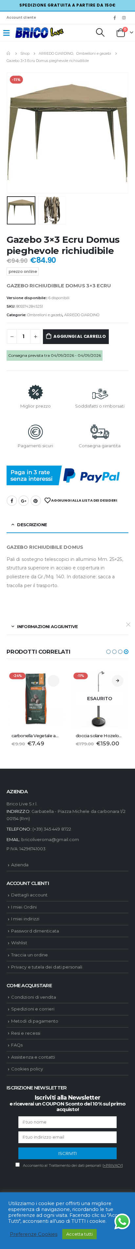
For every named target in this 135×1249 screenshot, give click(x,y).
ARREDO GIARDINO (81, 315)
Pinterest (35, 500)
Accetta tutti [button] (79, 1234)
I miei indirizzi (25, 918)
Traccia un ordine (29, 954)
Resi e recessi (25, 1033)
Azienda (20, 864)
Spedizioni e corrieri (32, 1008)
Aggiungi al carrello (79, 336)
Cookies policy (27, 1068)
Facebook (12, 500)
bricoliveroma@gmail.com (50, 839)
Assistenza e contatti (33, 1057)
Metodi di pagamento (34, 1021)
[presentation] (15, 133)
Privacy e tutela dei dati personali (46, 967)
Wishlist (19, 942)
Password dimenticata (35, 930)
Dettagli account (29, 894)
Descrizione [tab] (32, 524)
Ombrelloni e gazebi (44, 315)
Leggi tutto (118, 681)
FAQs (17, 1044)
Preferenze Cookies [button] (33, 1234)
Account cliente (21, 17)
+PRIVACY (113, 1165)
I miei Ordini (24, 907)
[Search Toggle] (100, 32)
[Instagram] (124, 17)
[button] (108, 652)
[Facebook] (114, 17)
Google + (23, 500)
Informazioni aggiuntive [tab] (47, 626)
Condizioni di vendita (33, 997)
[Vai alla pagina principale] (9, 53)
